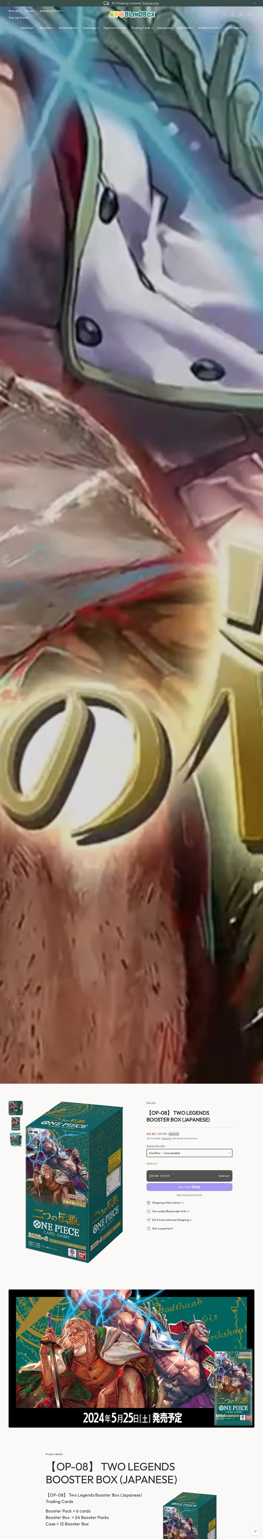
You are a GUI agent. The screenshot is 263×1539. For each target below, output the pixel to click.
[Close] (189, 696)
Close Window (131, 836)
